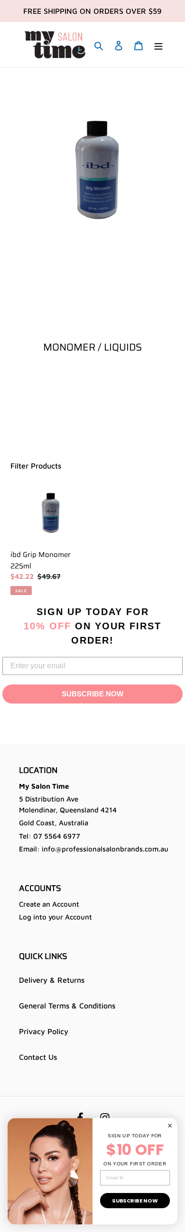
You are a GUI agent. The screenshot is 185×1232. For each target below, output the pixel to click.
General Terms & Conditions (67, 1005)
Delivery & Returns (51, 980)
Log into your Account (55, 917)
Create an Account (49, 904)
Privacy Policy (43, 1031)
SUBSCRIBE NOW (92, 694)
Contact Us (38, 1057)
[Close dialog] (170, 1125)
